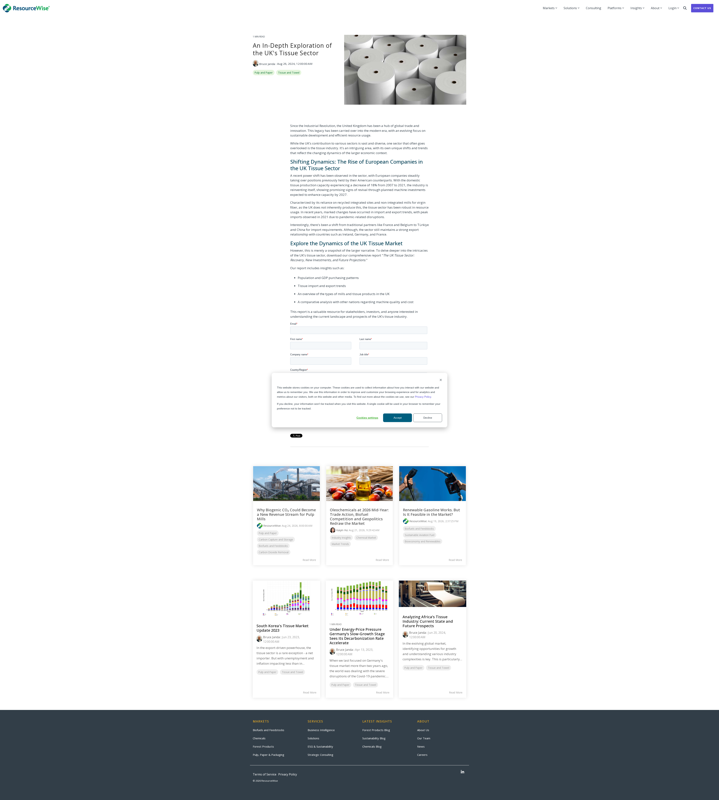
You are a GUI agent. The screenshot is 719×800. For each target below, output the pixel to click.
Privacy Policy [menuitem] (287, 774)
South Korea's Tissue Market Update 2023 (283, 628)
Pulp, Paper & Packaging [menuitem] (268, 755)
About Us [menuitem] (423, 730)
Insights (636, 8)
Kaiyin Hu (342, 530)
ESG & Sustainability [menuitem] (320, 746)
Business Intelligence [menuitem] (321, 730)
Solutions (570, 8)
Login (672, 8)
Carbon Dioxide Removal (274, 552)
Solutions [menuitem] (313, 738)
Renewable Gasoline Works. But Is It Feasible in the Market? (431, 512)
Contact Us (702, 8)
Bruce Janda (267, 64)
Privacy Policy (423, 396)
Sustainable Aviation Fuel (419, 535)
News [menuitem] (421, 746)
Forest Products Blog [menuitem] (376, 730)
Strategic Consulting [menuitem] (320, 755)
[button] (462, 772)
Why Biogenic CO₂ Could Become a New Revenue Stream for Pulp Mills (286, 514)
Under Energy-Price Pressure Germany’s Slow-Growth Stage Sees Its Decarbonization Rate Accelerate (357, 636)
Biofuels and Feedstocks (273, 546)
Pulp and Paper (264, 72)
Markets (549, 8)
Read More (309, 559)
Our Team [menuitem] (423, 738)
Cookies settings (367, 417)
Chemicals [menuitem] (259, 738)
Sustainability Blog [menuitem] (374, 738)
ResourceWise (271, 525)
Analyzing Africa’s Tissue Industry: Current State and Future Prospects (428, 621)
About (655, 8)
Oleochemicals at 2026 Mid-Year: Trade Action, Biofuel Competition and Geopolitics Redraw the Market (359, 516)
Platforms (614, 8)
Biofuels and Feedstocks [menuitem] (268, 730)
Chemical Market (366, 537)
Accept (398, 417)
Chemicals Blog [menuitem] (372, 746)
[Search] (684, 8)
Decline (427, 417)
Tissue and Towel (288, 72)
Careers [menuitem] (422, 755)
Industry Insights (341, 537)
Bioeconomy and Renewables (422, 541)
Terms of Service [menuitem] (264, 774)
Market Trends (340, 544)
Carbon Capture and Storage (276, 539)
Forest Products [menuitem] (263, 746)
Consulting (593, 8)
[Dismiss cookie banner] (440, 380)
